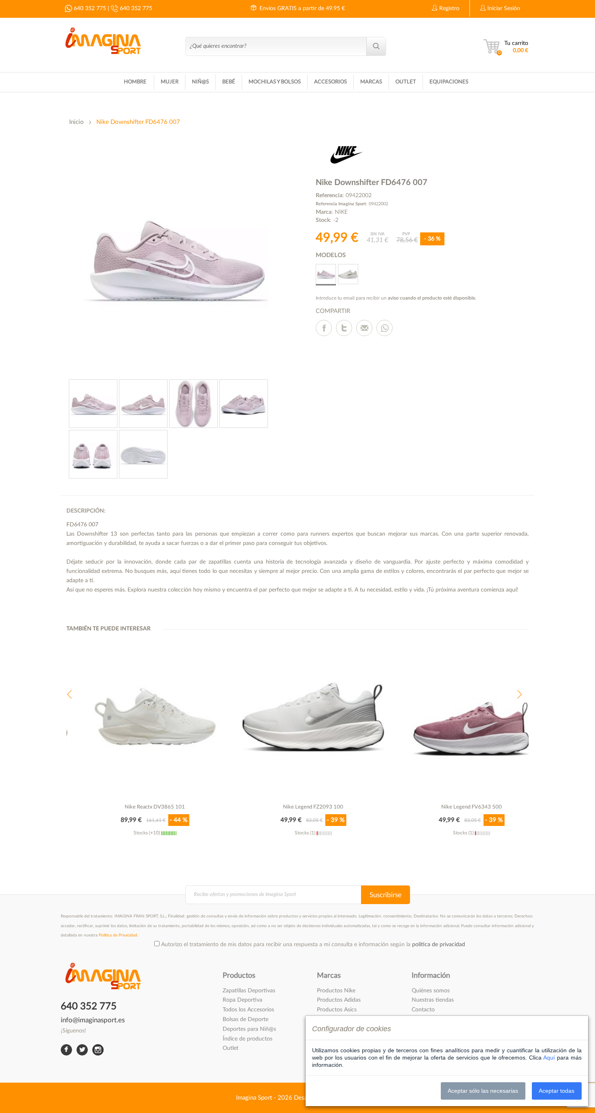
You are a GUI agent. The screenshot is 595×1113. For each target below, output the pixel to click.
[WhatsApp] (384, 328)
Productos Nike (336, 991)
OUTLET (405, 82)
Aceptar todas (556, 1090)
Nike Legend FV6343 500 (456, 807)
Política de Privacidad (118, 935)
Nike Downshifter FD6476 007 (138, 122)
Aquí (549, 1057)
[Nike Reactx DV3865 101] (139, 717)
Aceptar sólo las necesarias (483, 1090)
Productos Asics (337, 1010)
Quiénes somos (431, 991)
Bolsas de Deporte (245, 1019)
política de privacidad (438, 944)
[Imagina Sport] (103, 39)
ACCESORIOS (330, 82)
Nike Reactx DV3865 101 (139, 807)
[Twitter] (344, 328)
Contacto (423, 1010)
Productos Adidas (339, 1000)
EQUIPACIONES (448, 82)
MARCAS (371, 82)
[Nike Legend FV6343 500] (456, 717)
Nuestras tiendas (433, 1000)
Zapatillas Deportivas (249, 991)
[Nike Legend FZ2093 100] (298, 717)
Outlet (230, 1048)
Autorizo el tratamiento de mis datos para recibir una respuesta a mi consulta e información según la (313, 944)
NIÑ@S (200, 82)
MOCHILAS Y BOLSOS (275, 82)
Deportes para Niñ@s (249, 1029)
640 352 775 (89, 8)
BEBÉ (228, 82)
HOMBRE (135, 82)
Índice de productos (247, 1039)
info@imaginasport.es (93, 1020)
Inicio (76, 122)
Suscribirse (386, 895)
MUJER (169, 82)
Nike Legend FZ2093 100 (298, 807)
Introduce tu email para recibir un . (396, 298)
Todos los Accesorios (248, 1010)
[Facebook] (324, 328)
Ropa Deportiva (242, 1000)
